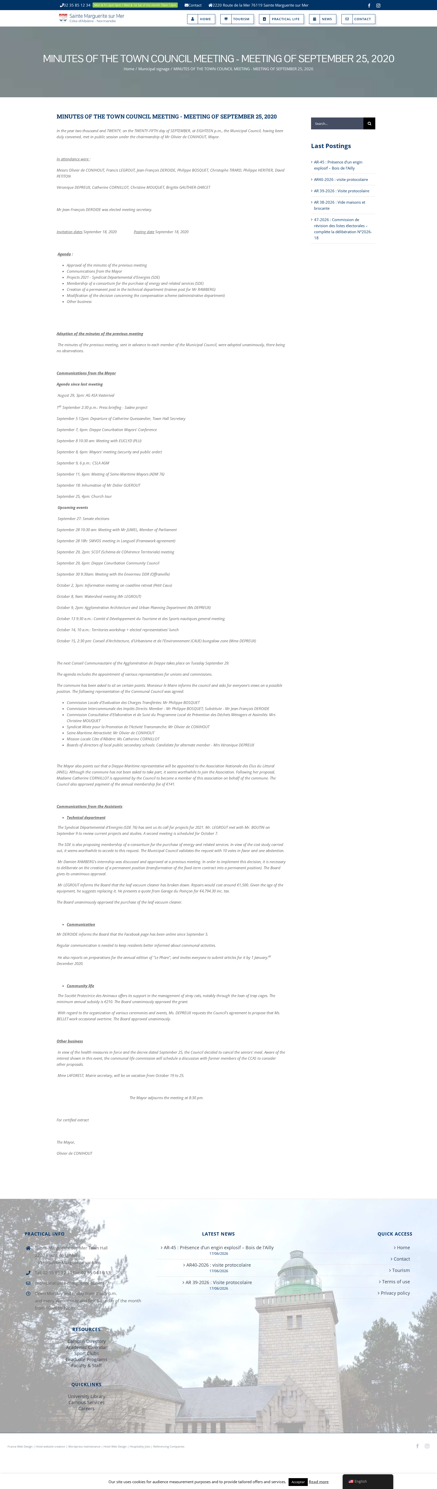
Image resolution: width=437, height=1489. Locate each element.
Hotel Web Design (115, 1446)
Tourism (401, 1270)
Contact (402, 1259)
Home (403, 1247)
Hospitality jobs (140, 1446)
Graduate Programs (86, 1359)
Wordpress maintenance (84, 1446)
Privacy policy (395, 1293)
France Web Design (20, 1446)
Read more (319, 1481)
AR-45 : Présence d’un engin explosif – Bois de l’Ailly (219, 1247)
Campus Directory (87, 1341)
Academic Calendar (86, 1347)
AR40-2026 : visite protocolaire (341, 179)
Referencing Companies (168, 1446)
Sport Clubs (86, 1353)
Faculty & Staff (86, 1365)
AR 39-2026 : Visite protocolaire (341, 190)
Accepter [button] (298, 1482)
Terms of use (396, 1282)
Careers (86, 1408)
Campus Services (87, 1402)
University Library (86, 1396)
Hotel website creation (50, 1446)
